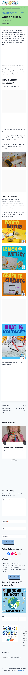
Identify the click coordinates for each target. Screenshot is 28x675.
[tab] (12, 459)
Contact (25, 631)
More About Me (14, 576)
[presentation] (14, 434)
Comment (6, 500)
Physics (4, 12)
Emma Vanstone (7, 20)
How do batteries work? (21, 408)
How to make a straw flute (13, 447)
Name (5, 521)
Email (5, 529)
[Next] (24, 442)
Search (4, 616)
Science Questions (7, 13)
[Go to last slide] (4, 442)
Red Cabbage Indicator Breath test (6, 409)
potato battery (17, 144)
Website (5, 536)
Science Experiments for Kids (15, 12)
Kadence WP (20, 670)
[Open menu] (24, 3)
